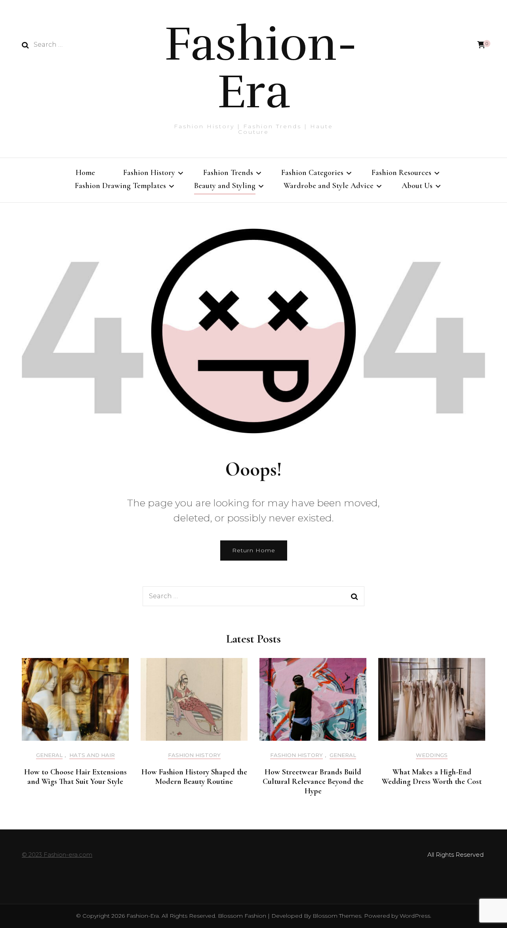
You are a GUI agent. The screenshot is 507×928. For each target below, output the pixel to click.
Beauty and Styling (224, 185)
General (49, 755)
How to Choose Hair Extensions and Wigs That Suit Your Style (75, 776)
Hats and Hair (92, 755)
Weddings (432, 755)
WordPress (415, 915)
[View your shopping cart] (481, 45)
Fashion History (149, 172)
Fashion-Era (260, 68)
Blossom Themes (336, 915)
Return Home (253, 550)
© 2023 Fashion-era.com (57, 854)
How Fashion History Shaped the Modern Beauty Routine (194, 776)
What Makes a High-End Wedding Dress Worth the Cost (432, 776)
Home (85, 172)
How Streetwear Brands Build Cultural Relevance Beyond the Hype (313, 781)
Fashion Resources (401, 172)
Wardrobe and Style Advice (329, 185)
